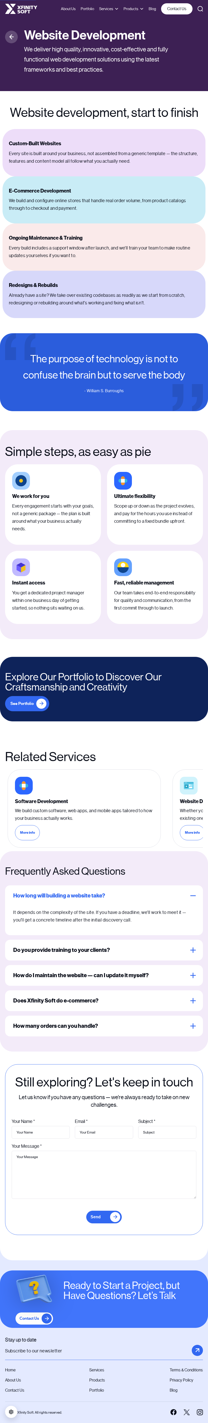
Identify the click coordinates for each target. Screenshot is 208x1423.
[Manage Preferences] (11, 1412)
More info (30, 833)
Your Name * (23, 1121)
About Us (68, 9)
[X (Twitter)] (187, 1412)
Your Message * (27, 1146)
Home (10, 1370)
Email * (81, 1121)
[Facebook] (173, 1412)
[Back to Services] (11, 37)
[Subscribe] (197, 1350)
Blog (152, 9)
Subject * (146, 1121)
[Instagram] (200, 1412)
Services (106, 9)
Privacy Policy (181, 1380)
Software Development (41, 801)
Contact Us (176, 8)
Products (131, 9)
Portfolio (87, 9)
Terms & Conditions (186, 1370)
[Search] (200, 9)
